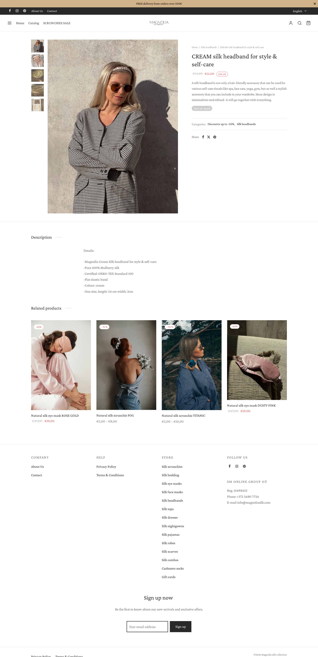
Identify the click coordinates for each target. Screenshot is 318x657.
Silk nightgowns (173, 526)
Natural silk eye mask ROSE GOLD (55, 415)
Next (174, 126)
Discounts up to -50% (221, 124)
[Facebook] (9, 11)
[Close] (314, 3)
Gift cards (168, 577)
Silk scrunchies (172, 466)
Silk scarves (170, 551)
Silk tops (168, 509)
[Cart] (308, 23)
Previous (51, 126)
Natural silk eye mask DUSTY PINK (251, 405)
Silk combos (170, 560)
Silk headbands (209, 47)
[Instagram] (17, 11)
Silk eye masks (172, 483)
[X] (209, 137)
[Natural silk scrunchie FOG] (126, 365)
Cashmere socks (173, 568)
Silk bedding (170, 475)
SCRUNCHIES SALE (56, 23)
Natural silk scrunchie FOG (115, 415)
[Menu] (9, 23)
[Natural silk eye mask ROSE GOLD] (61, 365)
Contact (52, 11)
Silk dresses (170, 517)
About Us (37, 11)
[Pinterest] (24, 11)
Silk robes (168, 543)
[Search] (299, 23)
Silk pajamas (170, 534)
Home (20, 23)
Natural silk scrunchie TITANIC (183, 415)
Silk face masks (172, 492)
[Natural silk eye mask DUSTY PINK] (257, 360)
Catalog (33, 23)
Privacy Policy (106, 466)
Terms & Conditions (110, 475)
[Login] (291, 23)
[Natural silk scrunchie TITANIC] (192, 365)
